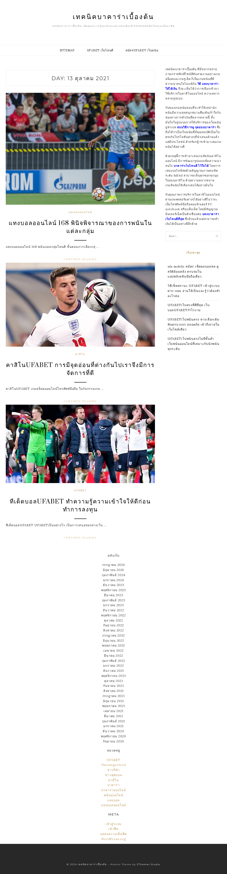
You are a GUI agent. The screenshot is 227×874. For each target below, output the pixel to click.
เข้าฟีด (113, 829)
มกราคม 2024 (113, 580)
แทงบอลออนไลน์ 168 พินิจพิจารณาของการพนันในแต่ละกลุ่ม (80, 227)
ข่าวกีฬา (113, 770)
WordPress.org (113, 839)
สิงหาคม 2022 (113, 630)
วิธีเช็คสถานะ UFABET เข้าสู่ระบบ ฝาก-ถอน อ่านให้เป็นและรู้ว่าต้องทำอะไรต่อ (194, 291)
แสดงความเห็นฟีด (113, 834)
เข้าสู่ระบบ (113, 824)
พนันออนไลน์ (113, 795)
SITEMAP (67, 50)
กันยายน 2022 (113, 625)
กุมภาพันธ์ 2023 (113, 600)
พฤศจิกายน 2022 (113, 615)
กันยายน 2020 (113, 741)
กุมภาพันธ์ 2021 (113, 721)
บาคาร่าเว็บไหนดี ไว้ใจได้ (191, 166)
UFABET (80, 490)
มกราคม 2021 (113, 726)
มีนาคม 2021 (113, 716)
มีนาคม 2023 (113, 595)
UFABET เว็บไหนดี (100, 50)
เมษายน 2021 (113, 711)
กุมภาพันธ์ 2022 (113, 661)
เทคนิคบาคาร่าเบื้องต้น (113, 16)
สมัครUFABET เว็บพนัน (142, 50)
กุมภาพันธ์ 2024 (113, 575)
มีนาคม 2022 (113, 656)
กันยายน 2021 (113, 686)
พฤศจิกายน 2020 (113, 736)
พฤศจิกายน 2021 (113, 676)
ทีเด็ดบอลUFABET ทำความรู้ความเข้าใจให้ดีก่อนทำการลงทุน (80, 505)
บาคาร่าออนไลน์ (113, 790)
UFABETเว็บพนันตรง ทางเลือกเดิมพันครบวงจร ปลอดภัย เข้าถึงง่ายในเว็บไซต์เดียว (193, 324)
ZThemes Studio (148, 864)
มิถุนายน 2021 (113, 701)
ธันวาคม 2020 (113, 731)
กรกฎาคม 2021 (113, 696)
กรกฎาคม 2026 (113, 565)
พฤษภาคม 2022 (113, 645)
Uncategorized (113, 765)
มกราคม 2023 (113, 605)
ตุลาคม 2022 (113, 620)
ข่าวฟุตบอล (113, 775)
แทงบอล (113, 800)
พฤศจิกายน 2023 (113, 590)
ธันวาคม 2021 (113, 671)
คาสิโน (80, 354)
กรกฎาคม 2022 (113, 635)
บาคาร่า (114, 785)
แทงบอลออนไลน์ (80, 212)
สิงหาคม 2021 (113, 691)
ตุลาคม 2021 (113, 681)
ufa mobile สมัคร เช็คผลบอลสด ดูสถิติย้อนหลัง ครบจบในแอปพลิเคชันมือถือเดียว (193, 271)
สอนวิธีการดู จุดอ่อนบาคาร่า (196, 127)
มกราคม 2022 (113, 666)
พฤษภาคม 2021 (113, 706)
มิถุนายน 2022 (113, 641)
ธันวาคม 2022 (113, 610)
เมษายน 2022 (113, 651)
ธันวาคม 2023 (113, 585)
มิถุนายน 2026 (113, 570)
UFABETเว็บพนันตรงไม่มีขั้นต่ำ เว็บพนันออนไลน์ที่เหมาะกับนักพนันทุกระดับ (193, 344)
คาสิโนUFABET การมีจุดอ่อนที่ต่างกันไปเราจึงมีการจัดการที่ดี (80, 369)
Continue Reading (80, 259)
